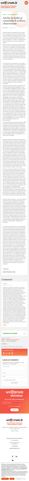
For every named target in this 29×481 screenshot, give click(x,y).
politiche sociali (8, 271)
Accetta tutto (5, 478)
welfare (13, 272)
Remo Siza (5, 27)
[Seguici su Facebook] (12, 456)
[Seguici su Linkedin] (16, 456)
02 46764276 (15, 446)
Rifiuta (12, 478)
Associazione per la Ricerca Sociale (14, 438)
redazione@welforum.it (14, 448)
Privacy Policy (12, 380)
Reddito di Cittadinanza (7, 272)
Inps (3, 271)
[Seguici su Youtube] (12, 460)
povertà (13, 271)
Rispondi (5, 325)
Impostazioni (18, 478)
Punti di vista (6, 268)
